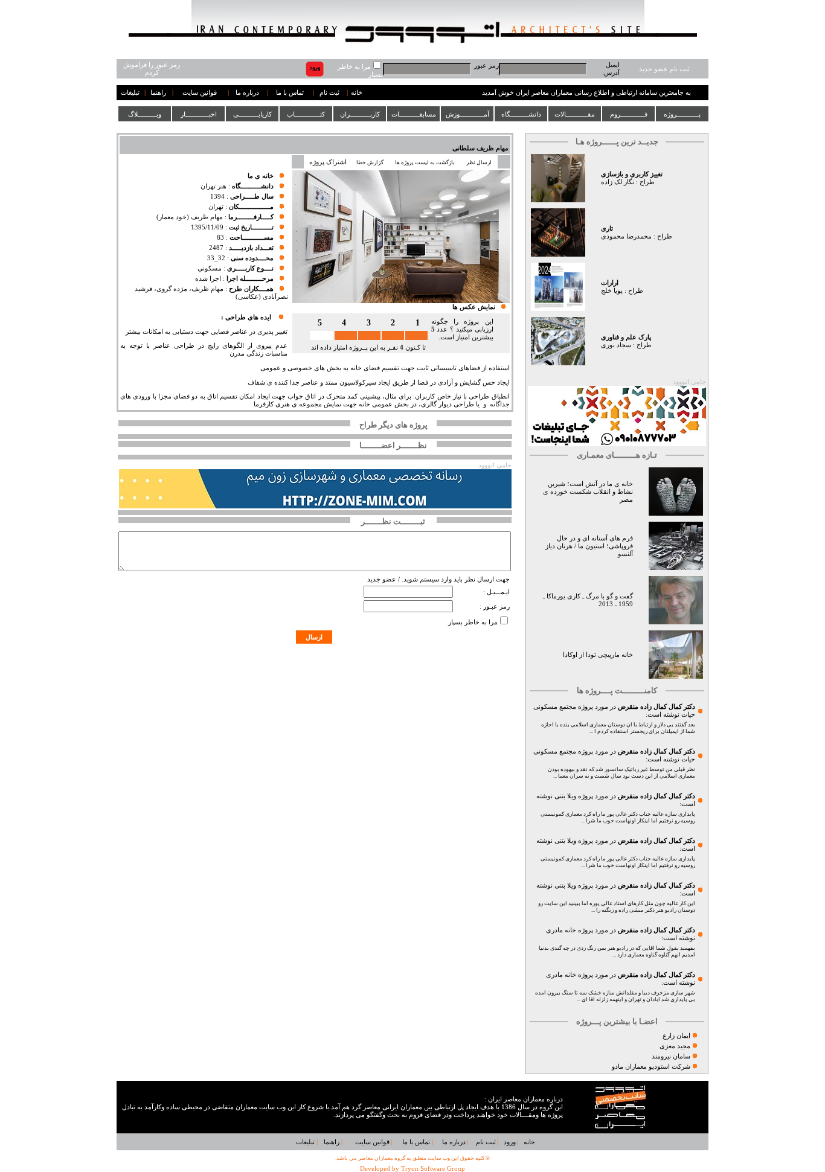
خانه (356, 92)
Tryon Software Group (433, 1168)
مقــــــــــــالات (574, 114)
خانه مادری (561, 930)
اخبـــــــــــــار (199, 114)
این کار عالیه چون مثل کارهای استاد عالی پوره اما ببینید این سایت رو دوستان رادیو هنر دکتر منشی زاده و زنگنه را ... (616, 906)
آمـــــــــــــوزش (467, 114)
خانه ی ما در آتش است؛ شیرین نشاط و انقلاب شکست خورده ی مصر (588, 492)
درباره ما (247, 92)
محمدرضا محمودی (626, 236)
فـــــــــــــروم (628, 114)
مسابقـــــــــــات (413, 114)
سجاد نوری (616, 345)
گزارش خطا (370, 162)
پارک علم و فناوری (626, 337)
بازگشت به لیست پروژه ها (425, 162)
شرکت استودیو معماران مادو (651, 1066)
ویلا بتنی (565, 796)
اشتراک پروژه (328, 162)
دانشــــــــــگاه (521, 114)
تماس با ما (290, 92)
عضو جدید (381, 579)
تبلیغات (130, 92)
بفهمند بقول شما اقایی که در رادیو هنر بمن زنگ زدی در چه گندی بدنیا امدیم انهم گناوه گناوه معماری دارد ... (617, 951)
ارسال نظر (479, 162)
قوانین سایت (199, 92)
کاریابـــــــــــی (252, 114)
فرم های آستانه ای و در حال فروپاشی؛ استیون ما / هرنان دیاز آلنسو (589, 546)
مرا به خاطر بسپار (473, 622)
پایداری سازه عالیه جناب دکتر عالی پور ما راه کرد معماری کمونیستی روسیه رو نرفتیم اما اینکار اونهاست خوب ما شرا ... (618, 817)
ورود (510, 1142)
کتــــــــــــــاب (306, 114)
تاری (607, 228)
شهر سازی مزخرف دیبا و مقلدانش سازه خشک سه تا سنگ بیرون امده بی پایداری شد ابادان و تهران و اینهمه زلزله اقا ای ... (615, 996)
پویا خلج (612, 290)
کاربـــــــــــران (360, 114)
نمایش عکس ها (473, 307)
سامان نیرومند (671, 1056)
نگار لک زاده (617, 182)
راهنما (158, 92)
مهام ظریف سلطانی (480, 148)
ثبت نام (329, 92)
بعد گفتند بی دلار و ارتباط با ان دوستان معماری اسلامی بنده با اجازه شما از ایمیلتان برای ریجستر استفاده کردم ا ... (618, 728)
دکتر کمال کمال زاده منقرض (656, 706)
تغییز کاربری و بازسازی (632, 174)
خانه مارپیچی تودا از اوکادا (598, 655)
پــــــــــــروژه (682, 114)
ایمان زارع (676, 1036)
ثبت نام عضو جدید (664, 69)
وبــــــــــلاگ (144, 114)
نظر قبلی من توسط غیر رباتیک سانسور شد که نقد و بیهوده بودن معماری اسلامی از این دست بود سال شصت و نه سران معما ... (621, 772)
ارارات (609, 283)
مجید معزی (675, 1046)
